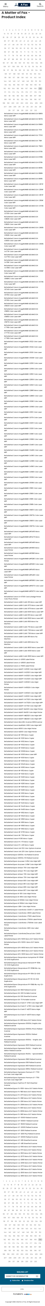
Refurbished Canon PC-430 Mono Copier (19, 845)
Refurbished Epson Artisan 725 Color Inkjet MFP (21, 874)
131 (27, 74)
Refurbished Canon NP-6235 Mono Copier (19, 780)
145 (10, 81)
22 (32, 34)
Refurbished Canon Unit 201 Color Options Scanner (22, 851)
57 (9, 48)
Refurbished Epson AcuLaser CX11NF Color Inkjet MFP (22, 864)
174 (18, 92)
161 (40, 85)
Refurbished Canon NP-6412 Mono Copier (19, 803)
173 (13, 92)
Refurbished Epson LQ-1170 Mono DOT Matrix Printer (23, 1150)
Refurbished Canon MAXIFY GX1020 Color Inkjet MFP (22, 669)
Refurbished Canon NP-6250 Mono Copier (19, 783)
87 (9, 59)
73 (32, 52)
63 (32, 48)
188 (40, 96)
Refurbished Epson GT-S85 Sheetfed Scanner (20, 1143)
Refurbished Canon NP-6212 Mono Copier (19, 774)
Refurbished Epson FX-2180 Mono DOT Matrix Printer (23, 1098)
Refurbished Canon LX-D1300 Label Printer (19, 659)
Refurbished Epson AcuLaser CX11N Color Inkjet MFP (22, 861)
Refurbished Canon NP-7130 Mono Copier (19, 835)
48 (13, 45)
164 (13, 88)
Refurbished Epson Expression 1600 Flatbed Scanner (23, 1045)
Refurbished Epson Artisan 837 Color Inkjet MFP (21, 890)
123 (32, 70)
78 (13, 56)
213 (32, 107)
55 (40, 45)
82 (28, 56)
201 (17, 103)
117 (8, 70)
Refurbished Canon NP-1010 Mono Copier (19, 735)
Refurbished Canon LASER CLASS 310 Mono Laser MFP (23, 602)
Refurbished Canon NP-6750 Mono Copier (19, 832)
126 (6, 74)
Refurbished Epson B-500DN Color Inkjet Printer (21, 900)
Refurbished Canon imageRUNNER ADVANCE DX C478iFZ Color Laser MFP (21, 267)
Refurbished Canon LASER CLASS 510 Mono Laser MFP (23, 615)
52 (28, 45)
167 (26, 88)
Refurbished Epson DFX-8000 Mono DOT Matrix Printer (23, 948)
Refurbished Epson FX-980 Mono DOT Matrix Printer (22, 1114)
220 (26, 110)
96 (4, 63)
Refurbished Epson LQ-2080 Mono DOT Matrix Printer (23, 1160)
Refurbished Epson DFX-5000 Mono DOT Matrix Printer (23, 939)
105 (41, 63)
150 (32, 81)
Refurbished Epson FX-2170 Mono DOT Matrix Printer (23, 1095)
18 (18, 34)
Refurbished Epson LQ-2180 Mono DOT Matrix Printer (23, 1169)
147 (18, 81)
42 (28, 41)
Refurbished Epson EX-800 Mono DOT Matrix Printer (22, 1020)
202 (22, 103)
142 (35, 78)
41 (24, 41)
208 (10, 107)
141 (31, 78)
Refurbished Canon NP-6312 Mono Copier (19, 793)
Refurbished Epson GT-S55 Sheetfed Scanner (20, 1140)
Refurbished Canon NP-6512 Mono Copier (19, 813)
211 (23, 107)
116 (4, 70)
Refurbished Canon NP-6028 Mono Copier (19, 751)
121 (24, 70)
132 (31, 74)
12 (38, 30)
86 (5, 59)
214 (36, 107)
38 (13, 41)
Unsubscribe (28, 1280)
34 (38, 37)
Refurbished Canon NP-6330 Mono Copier (19, 796)
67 (9, 52)
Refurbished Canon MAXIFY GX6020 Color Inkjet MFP (23, 693)
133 (35, 74)
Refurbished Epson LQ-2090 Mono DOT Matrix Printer (23, 1163)
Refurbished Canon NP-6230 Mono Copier (19, 777)
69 (17, 52)
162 (5, 88)
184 (22, 96)
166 (22, 88)
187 (35, 96)
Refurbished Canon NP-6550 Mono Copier (19, 819)
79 (17, 56)
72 (28, 52)
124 (36, 70)
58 (13, 48)
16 (11, 34)
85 (40, 56)
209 (15, 107)
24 (40, 34)
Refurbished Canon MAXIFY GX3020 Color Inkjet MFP (23, 676)
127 (10, 74)
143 (40, 78)
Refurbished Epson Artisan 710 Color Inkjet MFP (21, 871)
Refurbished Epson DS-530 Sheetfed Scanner (20, 996)
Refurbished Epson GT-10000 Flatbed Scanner (20, 1118)
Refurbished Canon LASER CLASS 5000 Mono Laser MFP (23, 612)
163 (9, 88)
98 (12, 63)
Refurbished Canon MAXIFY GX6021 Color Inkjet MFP (22, 696)
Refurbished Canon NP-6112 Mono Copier (19, 771)
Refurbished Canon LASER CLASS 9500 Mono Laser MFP (23, 656)
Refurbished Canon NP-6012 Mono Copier (19, 741)
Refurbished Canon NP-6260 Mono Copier (19, 790)
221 (31, 110)
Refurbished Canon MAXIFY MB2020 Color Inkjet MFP (23, 716)
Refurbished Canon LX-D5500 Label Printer (19, 663)
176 (26, 92)
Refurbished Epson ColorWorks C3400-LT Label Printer (23, 910)
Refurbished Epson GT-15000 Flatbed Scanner (20, 1124)
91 (24, 59)
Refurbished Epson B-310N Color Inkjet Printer (20, 897)
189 (5, 99)
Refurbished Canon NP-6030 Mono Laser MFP (20, 754)
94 (36, 59)
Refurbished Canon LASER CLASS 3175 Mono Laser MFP (23, 609)
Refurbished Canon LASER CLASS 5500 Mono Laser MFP (23, 618)
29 (19, 37)
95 (40, 59)
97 (8, 63)
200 (13, 103)
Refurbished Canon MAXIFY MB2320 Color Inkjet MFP (23, 719)
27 (11, 37)
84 (36, 56)
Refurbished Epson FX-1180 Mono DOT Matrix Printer (22, 1092)
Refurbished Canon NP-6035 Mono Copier (19, 761)
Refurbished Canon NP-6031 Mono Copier (19, 758)
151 (36, 81)
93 (32, 59)
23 (36, 34)
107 (9, 67)
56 (5, 48)
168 (31, 88)
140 (27, 78)
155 (14, 85)
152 (40, 81)
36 (5, 41)
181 (9, 96)
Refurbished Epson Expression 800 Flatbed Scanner (22, 1066)
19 (21, 34)
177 (31, 92)
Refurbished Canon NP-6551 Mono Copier (19, 822)
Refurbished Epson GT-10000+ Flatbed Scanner (21, 1121)
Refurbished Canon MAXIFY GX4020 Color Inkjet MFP (23, 679)
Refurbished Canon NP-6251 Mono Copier (19, 787)
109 (18, 67)
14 (4, 34)
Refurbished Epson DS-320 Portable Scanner (20, 993)
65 (40, 48)
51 (25, 45)
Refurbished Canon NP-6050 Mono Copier (19, 767)
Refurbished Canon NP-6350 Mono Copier (19, 800)
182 (13, 96)
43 (32, 41)
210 (19, 107)
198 (4, 103)
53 (32, 45)
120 (20, 70)
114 (37, 67)
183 (18, 96)
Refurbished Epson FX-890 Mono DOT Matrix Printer (22, 1108)
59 (17, 48)
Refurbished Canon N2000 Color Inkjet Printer (20, 732)
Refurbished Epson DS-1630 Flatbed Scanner (20, 990)
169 (35, 88)
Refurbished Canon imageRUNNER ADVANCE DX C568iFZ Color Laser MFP (21, 277)
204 (31, 103)
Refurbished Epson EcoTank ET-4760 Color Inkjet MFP (23, 1006)
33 (34, 37)
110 (22, 67)
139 (22, 78)
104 (37, 63)
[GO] (37, 1276)
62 (28, 48)
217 (14, 110)
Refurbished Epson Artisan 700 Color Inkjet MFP (21, 868)
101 (24, 63)
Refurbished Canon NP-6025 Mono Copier (19, 748)
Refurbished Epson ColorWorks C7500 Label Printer (22, 916)
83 (32, 56)
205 (36, 103)
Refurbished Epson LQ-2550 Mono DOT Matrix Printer (23, 1176)
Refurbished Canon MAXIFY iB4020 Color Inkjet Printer (23, 709)
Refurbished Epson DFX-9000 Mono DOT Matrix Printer (23, 954)
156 (18, 85)
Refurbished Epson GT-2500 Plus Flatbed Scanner (22, 1134)
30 (23, 37)
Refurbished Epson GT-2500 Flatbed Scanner (20, 1130)
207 (5, 107)
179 (40, 92)
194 (26, 99)
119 (16, 70)
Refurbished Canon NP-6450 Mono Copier (19, 809)
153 (5, 85)
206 (41, 103)
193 (22, 99)
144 (5, 81)
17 (15, 34)
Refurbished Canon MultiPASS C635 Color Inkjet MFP (23, 725)
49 (17, 45)
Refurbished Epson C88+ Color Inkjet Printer (20, 906)
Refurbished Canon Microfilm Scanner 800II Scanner (23, 722)
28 (15, 37)
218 (18, 110)
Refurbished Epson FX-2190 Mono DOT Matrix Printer (23, 1101)
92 (28, 59)
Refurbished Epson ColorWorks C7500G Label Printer (23, 919)
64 (36, 48)
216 (9, 110)
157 (23, 85)
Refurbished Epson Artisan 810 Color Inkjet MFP (21, 884)
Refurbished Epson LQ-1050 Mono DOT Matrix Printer (23, 1147)
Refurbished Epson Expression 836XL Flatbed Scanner (23, 1069)
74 (36, 52)
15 (8, 34)
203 (26, 103)
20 (25, 34)
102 (28, 63)
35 (41, 37)
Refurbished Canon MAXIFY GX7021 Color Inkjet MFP (22, 706)
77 (9, 56)
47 (9, 45)
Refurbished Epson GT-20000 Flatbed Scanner (21, 1127)
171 (5, 92)
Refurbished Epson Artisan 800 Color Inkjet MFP (21, 881)
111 (25, 67)
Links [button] (22, 1289)
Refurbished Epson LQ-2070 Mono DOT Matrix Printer (23, 1156)
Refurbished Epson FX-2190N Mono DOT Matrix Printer (23, 1105)
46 (5, 45)
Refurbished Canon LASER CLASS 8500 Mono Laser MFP (23, 647)
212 (27, 107)
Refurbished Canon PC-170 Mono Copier (18, 842)
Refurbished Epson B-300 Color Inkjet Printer (20, 894)
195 (31, 99)
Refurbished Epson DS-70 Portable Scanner (20, 1000)
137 (14, 78)
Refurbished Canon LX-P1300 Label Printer (19, 666)
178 (35, 92)
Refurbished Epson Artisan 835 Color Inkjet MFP (21, 887)
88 (13, 59)
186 (31, 96)
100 (20, 63)
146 (14, 81)
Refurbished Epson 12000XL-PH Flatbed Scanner (21, 858)
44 (36, 41)
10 (31, 30)
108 (13, 67)
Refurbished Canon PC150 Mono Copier (18, 839)
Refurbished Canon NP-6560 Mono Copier (19, 826)
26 (7, 37)
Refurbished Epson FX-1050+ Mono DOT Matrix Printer (23, 1088)
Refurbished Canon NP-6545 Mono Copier (19, 816)
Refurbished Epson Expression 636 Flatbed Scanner (22, 1062)
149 (27, 81)
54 (36, 45)
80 (21, 56)
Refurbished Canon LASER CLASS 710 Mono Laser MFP (23, 627)
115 (41, 67)
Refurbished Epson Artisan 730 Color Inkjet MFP (21, 877)
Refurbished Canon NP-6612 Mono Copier (19, 829)
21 (29, 34)
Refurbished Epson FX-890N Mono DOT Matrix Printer (23, 1111)
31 (26, 37)
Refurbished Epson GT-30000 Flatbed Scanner (21, 1137)
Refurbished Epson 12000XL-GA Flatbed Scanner (21, 855)
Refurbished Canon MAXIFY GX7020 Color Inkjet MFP (23, 699)
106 (5, 67)
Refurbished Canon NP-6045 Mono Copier (19, 764)
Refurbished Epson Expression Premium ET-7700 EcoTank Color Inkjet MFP (21, 1073)
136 (9, 78)
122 (28, 70)
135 (5, 78)
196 (35, 99)
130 (23, 74)
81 (24, 56)
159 (31, 85)
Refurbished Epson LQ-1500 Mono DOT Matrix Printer (23, 1153)
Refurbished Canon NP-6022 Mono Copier (19, 745)
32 (30, 37)
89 (17, 59)
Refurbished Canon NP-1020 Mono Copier (19, 738)
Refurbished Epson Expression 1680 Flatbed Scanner (23, 1059)
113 (33, 67)
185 (27, 96)
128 (14, 74)
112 (29, 67)
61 (24, 48)
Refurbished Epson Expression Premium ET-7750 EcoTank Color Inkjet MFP (21, 1079)
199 (8, 103)
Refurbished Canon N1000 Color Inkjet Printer (20, 728)
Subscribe (16, 1280)
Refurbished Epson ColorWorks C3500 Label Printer (22, 913)
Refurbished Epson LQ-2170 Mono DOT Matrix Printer (23, 1166)
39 (16, 41)
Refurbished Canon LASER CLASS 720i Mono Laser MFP (23, 630)
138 (18, 78)
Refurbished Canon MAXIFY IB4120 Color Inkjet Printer (23, 712)
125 (41, 70)
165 (18, 88)
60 (21, 48)
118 (12, 70)
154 (10, 85)
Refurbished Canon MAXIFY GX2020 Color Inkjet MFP (23, 672)
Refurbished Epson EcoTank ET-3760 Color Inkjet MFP (23, 1003)
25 (3, 37)
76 (5, 56)
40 (20, 41)
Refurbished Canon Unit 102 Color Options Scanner (22, 848)
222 (35, 110)
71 (24, 52)
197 (40, 99)
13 (41, 30)
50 (21, 45)
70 (21, 52)
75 (40, 52)
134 (39, 74)
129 (18, 74)
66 (5, 52)
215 (40, 107)
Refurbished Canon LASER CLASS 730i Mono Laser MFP (23, 633)
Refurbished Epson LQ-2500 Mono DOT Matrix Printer (23, 1173)
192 (18, 99)
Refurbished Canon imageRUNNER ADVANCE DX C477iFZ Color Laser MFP (21, 256)
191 (14, 99)
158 (27, 85)
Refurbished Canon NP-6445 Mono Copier (19, 806)
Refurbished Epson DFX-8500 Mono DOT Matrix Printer (23, 951)
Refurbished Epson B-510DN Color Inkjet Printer (21, 903)
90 (21, 59)
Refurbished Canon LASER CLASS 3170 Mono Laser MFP (23, 605)
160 (35, 85)
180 (5, 96)
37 (9, 41)
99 (16, 63)
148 (23, 81)
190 (10, 99)
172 (9, 92)
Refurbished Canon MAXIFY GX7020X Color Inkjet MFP (23, 703)
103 (32, 63)
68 (13, 52)
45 (40, 41)
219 (22, 110)
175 (22, 92)
